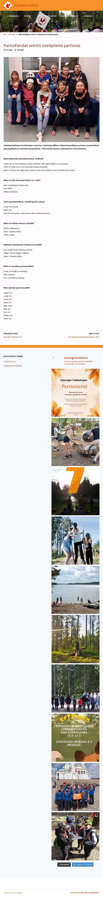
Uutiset (11, 34)
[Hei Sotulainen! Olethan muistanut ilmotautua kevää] (75, 738)
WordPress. (94, 893)
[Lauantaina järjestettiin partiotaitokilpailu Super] (75, 836)
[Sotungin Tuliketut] (8, 5)
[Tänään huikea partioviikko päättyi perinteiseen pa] (75, 787)
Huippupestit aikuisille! (13, 366)
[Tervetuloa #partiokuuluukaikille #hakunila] (75, 393)
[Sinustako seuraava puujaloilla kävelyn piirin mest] (75, 540)
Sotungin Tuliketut (26, 5)
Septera (83, 893)
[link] (97, 16)
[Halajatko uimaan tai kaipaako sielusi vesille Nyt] (75, 590)
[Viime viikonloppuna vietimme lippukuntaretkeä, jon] (75, 688)
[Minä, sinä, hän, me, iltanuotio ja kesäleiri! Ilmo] (75, 491)
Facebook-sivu (10, 361)
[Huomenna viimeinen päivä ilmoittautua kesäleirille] (75, 442)
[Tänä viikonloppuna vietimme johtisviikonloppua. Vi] (75, 639)
